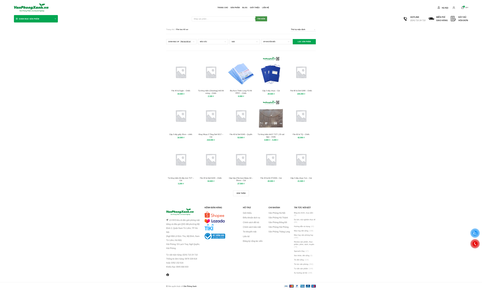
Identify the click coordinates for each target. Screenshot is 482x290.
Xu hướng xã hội (300, 273)
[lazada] (215, 221)
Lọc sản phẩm (304, 42)
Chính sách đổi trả (251, 222)
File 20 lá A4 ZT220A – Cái (271, 178)
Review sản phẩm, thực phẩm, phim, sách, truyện (304, 243)
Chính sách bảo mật (252, 227)
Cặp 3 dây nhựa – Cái (271, 91)
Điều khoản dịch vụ (251, 218)
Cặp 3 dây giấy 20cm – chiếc (180, 134)
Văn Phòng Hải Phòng (278, 227)
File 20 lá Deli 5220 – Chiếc (211, 178)
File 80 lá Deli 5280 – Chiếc (301, 91)
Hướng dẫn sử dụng (302, 226)
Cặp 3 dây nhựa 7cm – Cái (301, 178)
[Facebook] (167, 276)
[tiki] (214, 215)
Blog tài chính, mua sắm (303, 213)
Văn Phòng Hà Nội (276, 213)
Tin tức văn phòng (301, 264)
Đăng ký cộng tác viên (253, 241)
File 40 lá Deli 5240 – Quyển (241, 134)
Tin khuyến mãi (249, 232)
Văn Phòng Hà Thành (278, 218)
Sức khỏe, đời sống (301, 255)
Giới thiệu (247, 213)
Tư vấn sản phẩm (301, 269)
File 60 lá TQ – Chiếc (301, 134)
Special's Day (299, 251)
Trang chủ (170, 29)
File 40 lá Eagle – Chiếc (180, 91)
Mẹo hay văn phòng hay (303, 235)
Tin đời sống (299, 260)
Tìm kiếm (261, 19)
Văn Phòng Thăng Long (279, 232)
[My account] (453, 7)
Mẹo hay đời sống (301, 231)
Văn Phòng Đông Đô (277, 222)
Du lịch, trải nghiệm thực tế (304, 220)
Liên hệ (246, 236)
